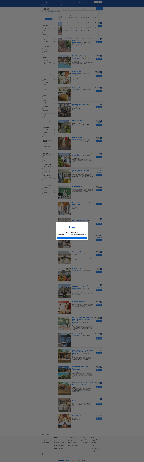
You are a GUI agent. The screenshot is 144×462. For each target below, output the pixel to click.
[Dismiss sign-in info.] (87, 223)
